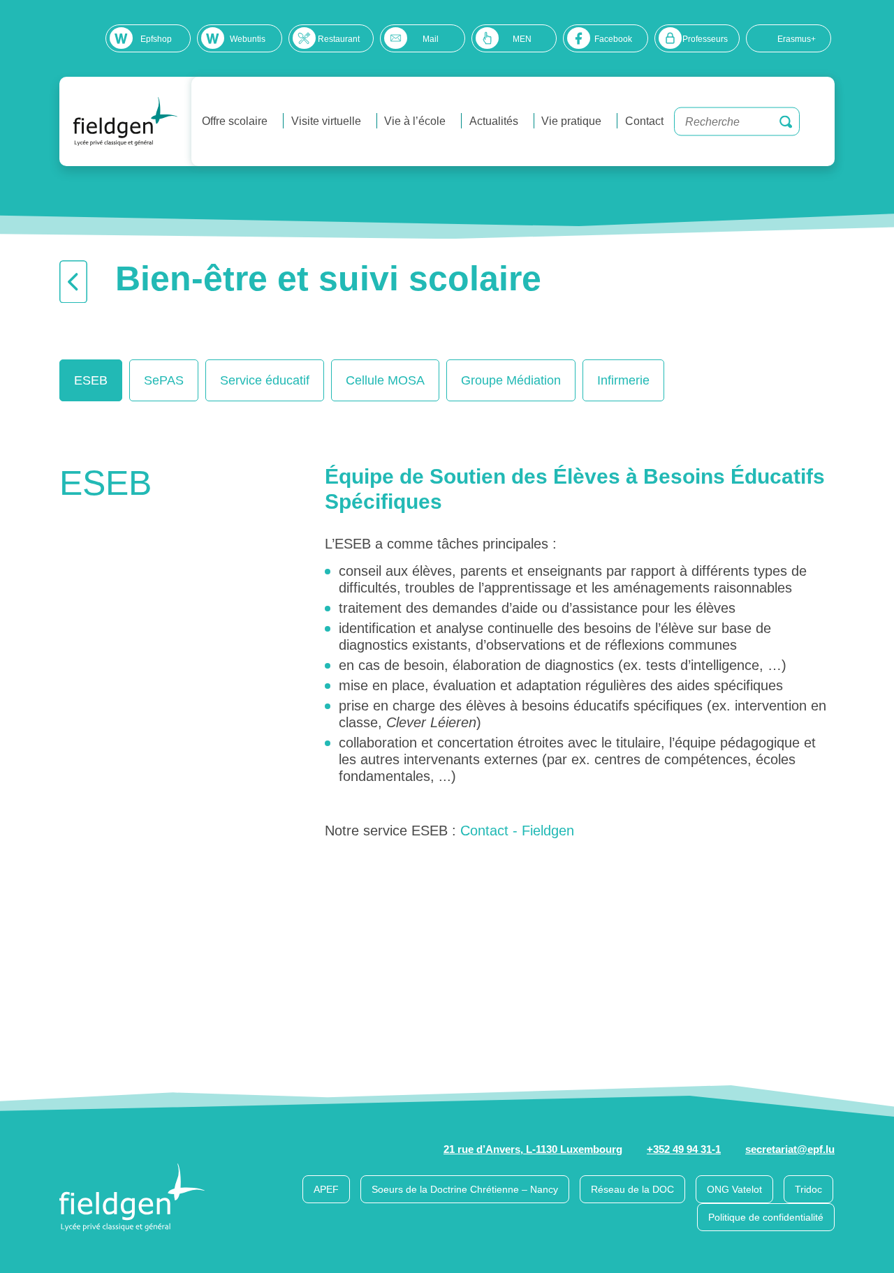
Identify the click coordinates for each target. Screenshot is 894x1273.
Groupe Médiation (511, 380)
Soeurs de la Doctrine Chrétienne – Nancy (465, 1189)
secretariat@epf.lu (790, 1149)
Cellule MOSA (385, 380)
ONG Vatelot (734, 1189)
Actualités (493, 121)
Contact (644, 121)
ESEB (91, 380)
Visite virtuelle (326, 121)
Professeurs (705, 39)
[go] (785, 121)
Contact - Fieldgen (517, 830)
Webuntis (247, 39)
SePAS (164, 380)
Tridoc (808, 1189)
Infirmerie (623, 380)
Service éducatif (264, 380)
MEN (522, 39)
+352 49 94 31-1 (684, 1149)
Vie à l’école (415, 121)
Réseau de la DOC (632, 1189)
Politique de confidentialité (765, 1217)
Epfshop (156, 39)
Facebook (613, 39)
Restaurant (339, 39)
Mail (431, 39)
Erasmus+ (796, 39)
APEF (326, 1189)
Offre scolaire (235, 121)
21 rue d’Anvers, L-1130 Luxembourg (533, 1149)
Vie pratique (571, 121)
